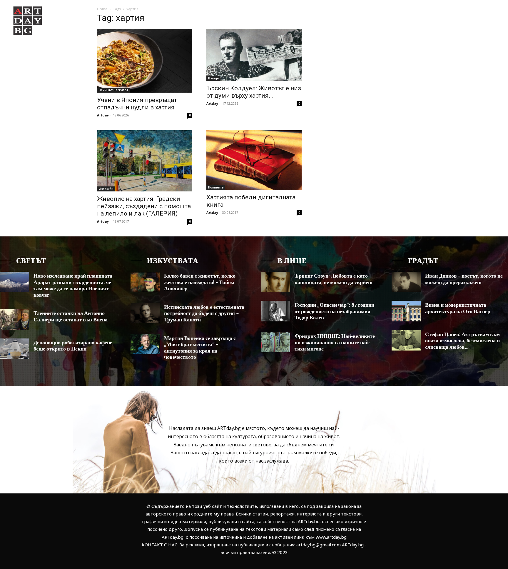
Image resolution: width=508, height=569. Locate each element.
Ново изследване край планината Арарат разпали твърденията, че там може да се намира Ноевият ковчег (73, 286)
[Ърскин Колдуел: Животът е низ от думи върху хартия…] (254, 55)
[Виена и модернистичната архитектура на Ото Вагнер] (406, 311)
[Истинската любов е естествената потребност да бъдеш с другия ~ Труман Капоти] (145, 313)
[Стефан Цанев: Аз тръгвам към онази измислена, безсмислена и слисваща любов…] (406, 340)
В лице (213, 78)
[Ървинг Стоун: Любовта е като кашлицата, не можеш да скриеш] (275, 282)
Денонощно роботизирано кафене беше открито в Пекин (73, 346)
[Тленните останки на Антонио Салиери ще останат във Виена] (14, 319)
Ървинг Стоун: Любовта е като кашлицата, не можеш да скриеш (333, 279)
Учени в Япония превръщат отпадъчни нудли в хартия (137, 103)
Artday (103, 115)
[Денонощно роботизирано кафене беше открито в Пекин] (14, 348)
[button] (474, 16)
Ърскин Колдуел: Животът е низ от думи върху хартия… (253, 92)
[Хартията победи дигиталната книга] (254, 160)
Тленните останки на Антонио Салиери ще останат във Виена (71, 316)
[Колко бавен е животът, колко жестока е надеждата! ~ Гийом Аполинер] (145, 282)
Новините (215, 187)
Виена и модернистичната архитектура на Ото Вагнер (457, 308)
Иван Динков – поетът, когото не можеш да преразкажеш (464, 279)
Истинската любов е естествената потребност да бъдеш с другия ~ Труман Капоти (204, 313)
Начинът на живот (113, 90)
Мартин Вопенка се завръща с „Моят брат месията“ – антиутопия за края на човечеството (200, 348)
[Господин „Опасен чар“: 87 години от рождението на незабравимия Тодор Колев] (275, 311)
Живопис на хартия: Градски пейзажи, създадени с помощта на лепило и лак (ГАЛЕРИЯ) (144, 206)
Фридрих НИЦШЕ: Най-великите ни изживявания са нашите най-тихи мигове (335, 342)
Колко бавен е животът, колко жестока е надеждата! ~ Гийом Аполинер (199, 282)
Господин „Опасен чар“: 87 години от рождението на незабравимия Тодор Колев (334, 311)
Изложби (106, 189)
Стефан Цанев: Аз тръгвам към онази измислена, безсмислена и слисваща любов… (462, 341)
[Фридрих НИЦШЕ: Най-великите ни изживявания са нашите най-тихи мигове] (275, 342)
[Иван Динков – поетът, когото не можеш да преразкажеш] (406, 282)
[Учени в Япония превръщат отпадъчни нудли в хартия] (144, 61)
